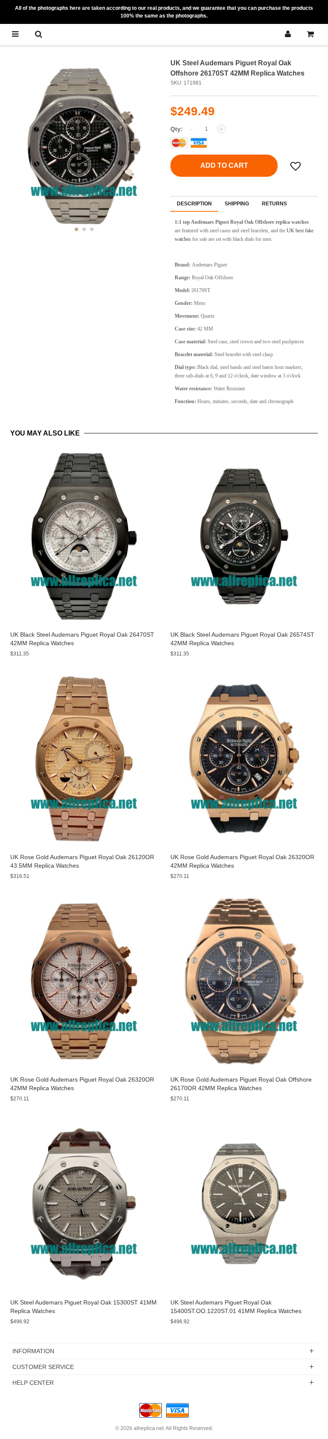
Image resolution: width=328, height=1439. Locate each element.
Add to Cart (224, 165)
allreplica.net (149, 1428)
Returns (274, 204)
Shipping (237, 204)
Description (194, 204)
